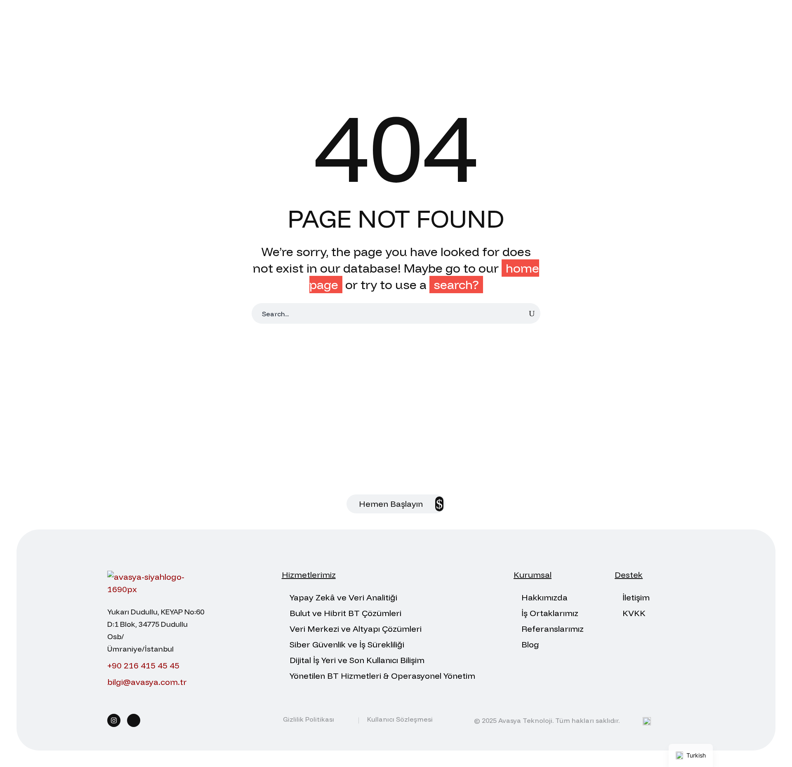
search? (456, 284)
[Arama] (532, 313)
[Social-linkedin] (133, 720)
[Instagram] (113, 720)
